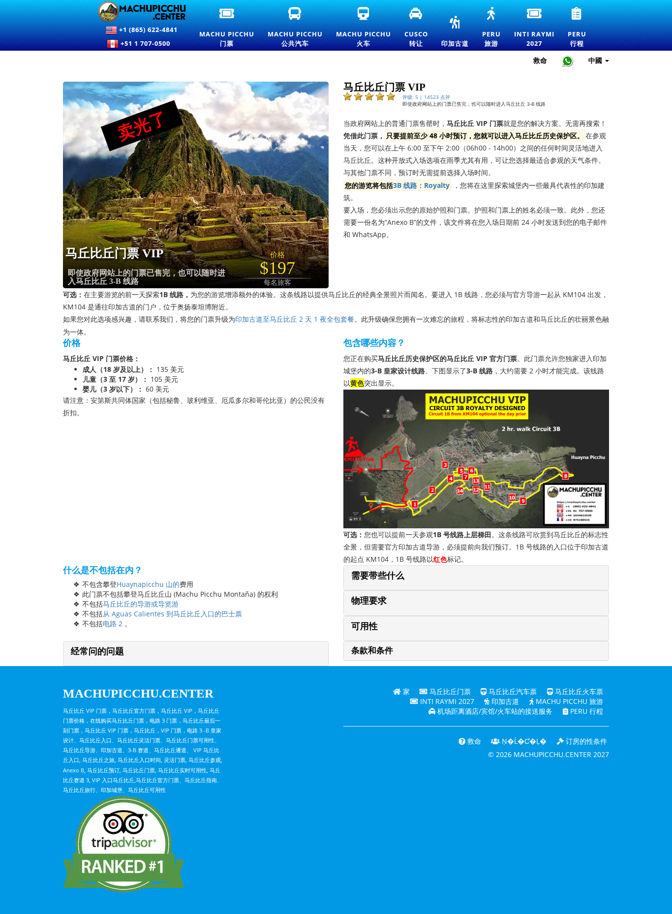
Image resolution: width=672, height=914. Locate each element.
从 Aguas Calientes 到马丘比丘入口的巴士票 (172, 613)
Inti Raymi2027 (534, 27)
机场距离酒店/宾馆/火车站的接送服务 (493, 711)
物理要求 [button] (369, 601)
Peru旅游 (492, 27)
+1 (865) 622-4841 (147, 29)
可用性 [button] (364, 626)
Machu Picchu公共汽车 (296, 27)
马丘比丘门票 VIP (114, 253)
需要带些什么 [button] (377, 575)
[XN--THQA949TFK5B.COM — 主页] (136, 11)
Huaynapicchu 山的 (148, 584)
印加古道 (455, 32)
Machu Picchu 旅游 (568, 701)
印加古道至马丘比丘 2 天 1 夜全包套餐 (294, 319)
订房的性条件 (585, 741)
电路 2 (112, 623)
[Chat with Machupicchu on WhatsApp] (568, 60)
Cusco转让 (416, 27)
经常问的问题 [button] (97, 651)
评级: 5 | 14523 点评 (426, 96)
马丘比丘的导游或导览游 (141, 604)
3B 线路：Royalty (421, 185)
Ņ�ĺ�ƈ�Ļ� (523, 741)
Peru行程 (577, 27)
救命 (540, 60)
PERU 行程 (585, 711)
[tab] (476, 578)
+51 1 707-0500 (147, 43)
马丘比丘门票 (449, 691)
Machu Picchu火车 (363, 27)
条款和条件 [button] (372, 650)
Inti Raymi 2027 (446, 701)
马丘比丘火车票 (578, 691)
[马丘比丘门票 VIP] (220, 184)
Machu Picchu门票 (226, 27)
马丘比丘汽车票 (512, 691)
